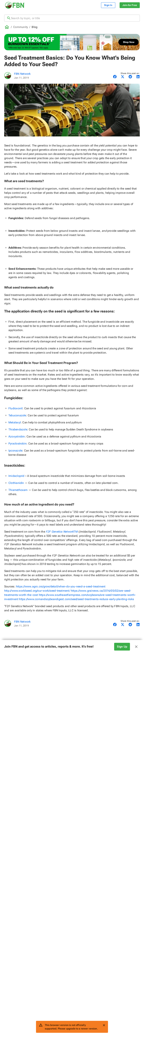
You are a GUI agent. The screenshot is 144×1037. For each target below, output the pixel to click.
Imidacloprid (16, 476)
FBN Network (22, 73)
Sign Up (122, 646)
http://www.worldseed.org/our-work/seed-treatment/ (37, 590)
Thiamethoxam (18, 490)
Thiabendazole (17, 429)
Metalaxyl (14, 422)
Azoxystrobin (16, 436)
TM (62, 531)
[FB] (7, 75)
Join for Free (129, 5)
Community (20, 27)
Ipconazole (15, 450)
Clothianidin (16, 483)
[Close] (104, 1025)
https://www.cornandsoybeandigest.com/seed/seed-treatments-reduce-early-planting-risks (76, 599)
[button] (72, 646)
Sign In (108, 5)
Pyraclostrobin (17, 443)
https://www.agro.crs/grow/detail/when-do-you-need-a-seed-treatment (61, 586)
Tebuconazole (17, 415)
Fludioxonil (15, 408)
